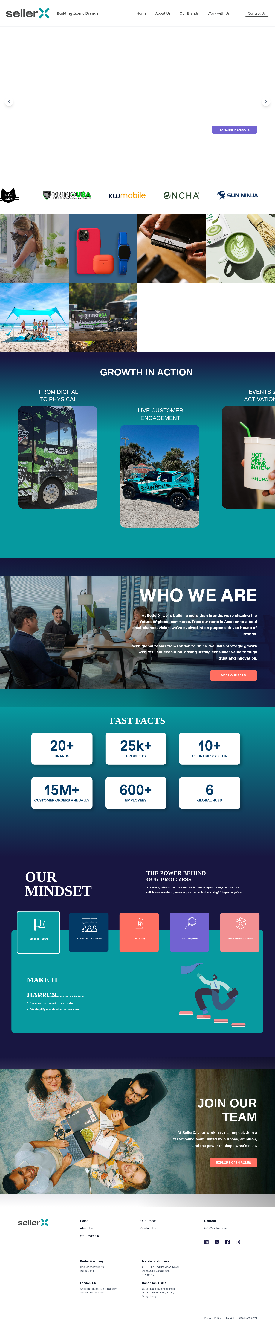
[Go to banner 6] (149, 171)
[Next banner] (266, 101)
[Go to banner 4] (140, 171)
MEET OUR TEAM (234, 675)
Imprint (230, 1318)
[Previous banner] (8, 101)
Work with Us (219, 13)
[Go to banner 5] (144, 171)
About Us (163, 13)
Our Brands (189, 13)
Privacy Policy (213, 1318)
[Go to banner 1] (126, 171)
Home (141, 13)
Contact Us (257, 13)
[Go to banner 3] (135, 171)
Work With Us (89, 1236)
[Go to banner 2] (131, 171)
